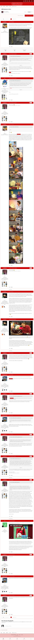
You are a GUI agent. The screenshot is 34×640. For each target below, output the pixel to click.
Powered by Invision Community (17, 636)
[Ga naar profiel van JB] (5, 524)
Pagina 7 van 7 (14, 617)
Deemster (4, 291)
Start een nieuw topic (20, 15)
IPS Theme (12, 634)
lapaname (18, 56)
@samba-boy (18, 134)
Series (8, 12)
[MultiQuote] (9, 46)
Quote (11, 46)
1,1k (5, 300)
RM (4, 78)
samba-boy (6, 11)
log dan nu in (23, 621)
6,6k (5, 62)
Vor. (3, 617)
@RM (10, 72)
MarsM (18, 482)
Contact (19, 634)
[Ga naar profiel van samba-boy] (2, 12)
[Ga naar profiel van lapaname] (5, 26)
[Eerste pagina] (1, 19)
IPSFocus (15, 634)
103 (5, 529)
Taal (17, 634)
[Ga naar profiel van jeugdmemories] (5, 378)
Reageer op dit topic (29, 15)
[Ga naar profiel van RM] (5, 82)
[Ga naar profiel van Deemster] (5, 295)
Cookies (22, 634)
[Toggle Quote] (10, 56)
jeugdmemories (4, 374)
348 (5, 383)
